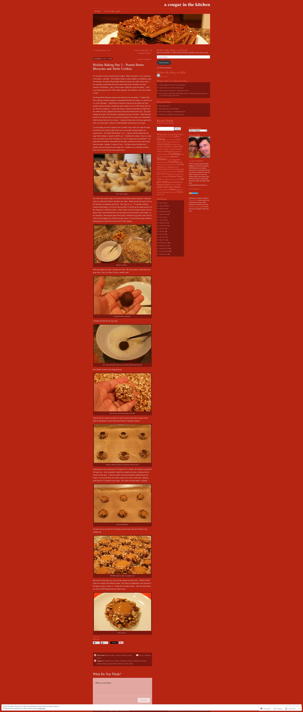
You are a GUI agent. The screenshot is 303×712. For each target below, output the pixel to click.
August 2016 (163, 206)
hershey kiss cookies (139, 661)
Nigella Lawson (170, 179)
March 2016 (162, 208)
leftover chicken (161, 171)
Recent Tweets (165, 121)
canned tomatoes (164, 143)
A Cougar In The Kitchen (196, 161)
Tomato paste (165, 192)
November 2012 (163, 251)
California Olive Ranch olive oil (170, 142)
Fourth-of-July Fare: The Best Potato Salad (171, 88)
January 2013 (163, 245)
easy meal (169, 160)
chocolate (178, 146)
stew (182, 190)
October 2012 (163, 254)
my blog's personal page (195, 206)
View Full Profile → (194, 189)
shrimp (161, 190)
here (94, 103)
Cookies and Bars (121, 655)
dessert (174, 156)
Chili (172, 147)
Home (98, 11)
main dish (170, 174)
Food (98, 658)
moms (162, 179)
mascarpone (177, 174)
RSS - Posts (164, 76)
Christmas (160, 149)
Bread (179, 139)
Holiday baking (102, 663)
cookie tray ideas (162, 154)
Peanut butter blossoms (116, 663)
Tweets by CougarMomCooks (165, 123)
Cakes (159, 142)
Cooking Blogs (193, 200)
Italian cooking (180, 169)
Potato (179, 184)
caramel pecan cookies (111, 661)
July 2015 (162, 217)
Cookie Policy (42, 708)
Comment (144, 700)
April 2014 (162, 220)
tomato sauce (172, 192)
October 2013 (163, 226)
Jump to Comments (143, 59)
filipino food (161, 162)
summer (159, 192)
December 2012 (163, 248)
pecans (172, 184)
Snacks (172, 189)
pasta (167, 184)
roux (158, 190)
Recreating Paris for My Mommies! (169, 109)
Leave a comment (145, 655)
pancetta (170, 182)
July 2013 (162, 228)
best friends (174, 139)
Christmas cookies (126, 661)
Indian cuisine (171, 169)
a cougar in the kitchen (187, 4)
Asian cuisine (160, 137)
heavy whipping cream (170, 167)
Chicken (167, 146)
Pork (175, 184)
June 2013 (162, 231)
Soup (178, 189)
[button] (122, 173)
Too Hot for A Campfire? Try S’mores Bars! (171, 114)
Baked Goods (109, 655)
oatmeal (177, 179)
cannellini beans (176, 144)
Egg (174, 159)
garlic (180, 162)
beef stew (168, 139)
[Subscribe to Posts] (158, 76)
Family (129, 655)
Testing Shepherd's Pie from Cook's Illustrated (172, 85)
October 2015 (163, 214)
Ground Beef (169, 164)
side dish (166, 190)
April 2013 (162, 237)
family (178, 159)
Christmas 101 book (168, 149)
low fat (164, 173)
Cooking (174, 153)
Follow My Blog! (164, 63)
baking (161, 139)
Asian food (167, 137)
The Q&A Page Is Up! (101, 50)
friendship (173, 161)
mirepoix (165, 176)
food (166, 162)
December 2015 (163, 211)
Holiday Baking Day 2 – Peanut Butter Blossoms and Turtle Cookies (118, 66)
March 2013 (162, 240)
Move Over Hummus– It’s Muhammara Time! (172, 111)
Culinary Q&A (113, 11)
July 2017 (162, 203)
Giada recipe (161, 164)
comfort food (168, 151)
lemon (175, 171)
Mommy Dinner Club (170, 177)
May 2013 (162, 234)
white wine (160, 194)
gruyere (175, 164)
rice (181, 187)
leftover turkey (169, 171)
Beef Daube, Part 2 (164, 106)
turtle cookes (129, 663)
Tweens (179, 191)
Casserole (160, 146)
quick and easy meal (168, 187)
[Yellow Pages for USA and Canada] (193, 193)
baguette (177, 136)
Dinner (162, 159)
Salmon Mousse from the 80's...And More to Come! (174, 90)
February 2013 (163, 243)
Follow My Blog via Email (172, 50)
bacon (172, 137)
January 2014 (163, 223)
